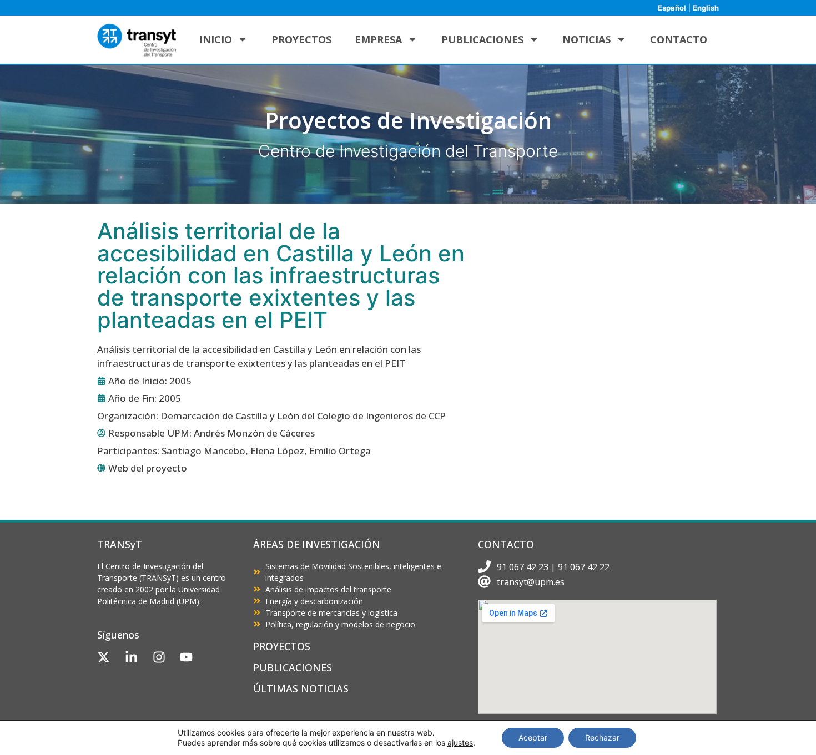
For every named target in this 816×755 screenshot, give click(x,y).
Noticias (586, 39)
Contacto (678, 39)
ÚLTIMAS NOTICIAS (301, 688)
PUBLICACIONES (292, 667)
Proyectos (301, 39)
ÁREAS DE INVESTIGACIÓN (316, 544)
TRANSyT (119, 544)
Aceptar (532, 737)
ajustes (460, 742)
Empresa (378, 39)
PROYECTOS (281, 646)
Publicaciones (482, 39)
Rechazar (602, 737)
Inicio (215, 39)
